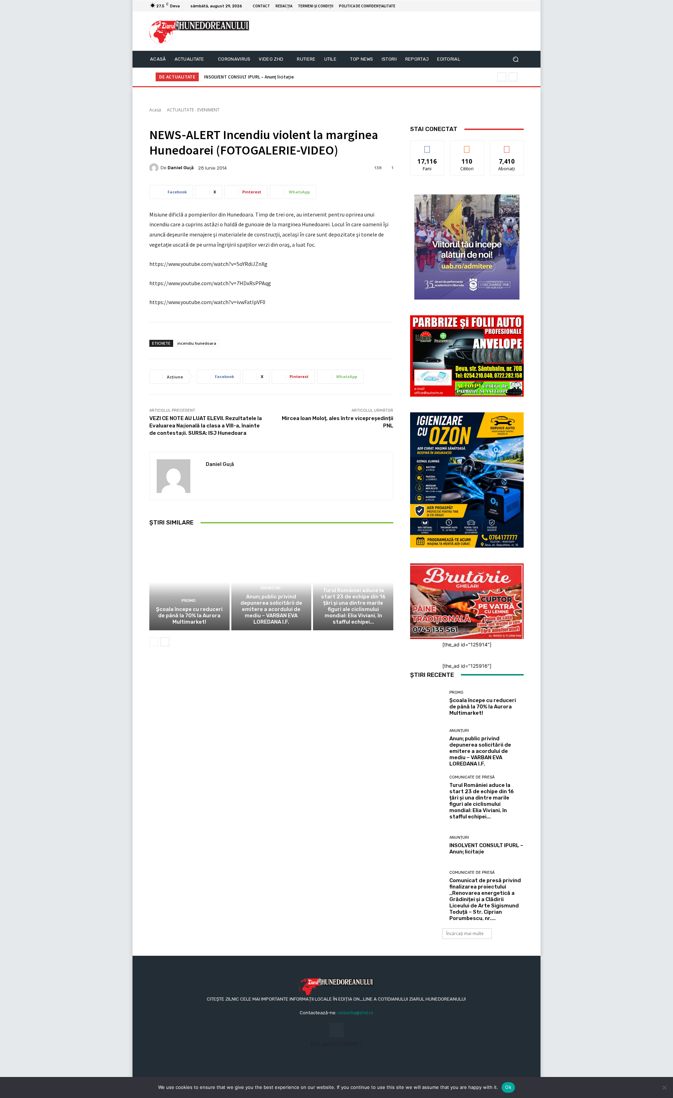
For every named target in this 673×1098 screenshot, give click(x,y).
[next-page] (165, 641)
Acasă (155, 110)
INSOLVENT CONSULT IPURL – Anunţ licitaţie (249, 77)
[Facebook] (511, 6)
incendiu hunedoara (196, 343)
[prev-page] (153, 641)
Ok (508, 1087)
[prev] (501, 77)
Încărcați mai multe (465, 933)
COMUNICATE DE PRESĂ (352, 582)
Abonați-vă (507, 146)
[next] (513, 77)
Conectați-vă (467, 146)
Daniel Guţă (180, 167)
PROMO (189, 601)
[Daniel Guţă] (155, 167)
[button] (515, 59)
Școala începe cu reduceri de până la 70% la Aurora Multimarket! (189, 615)
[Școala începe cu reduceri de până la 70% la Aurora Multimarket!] (189, 582)
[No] (664, 1087)
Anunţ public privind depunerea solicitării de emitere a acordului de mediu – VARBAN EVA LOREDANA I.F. (271, 609)
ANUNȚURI (270, 588)
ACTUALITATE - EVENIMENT (193, 110)
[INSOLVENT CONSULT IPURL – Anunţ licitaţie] (427, 845)
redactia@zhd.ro (355, 1012)
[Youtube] (519, 6)
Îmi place (427, 146)
